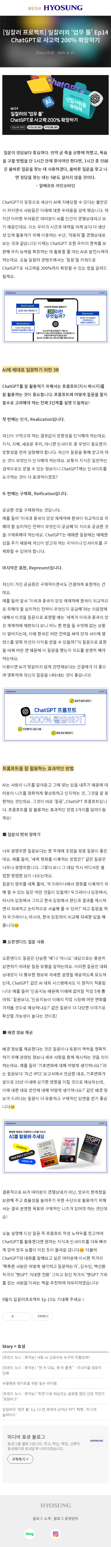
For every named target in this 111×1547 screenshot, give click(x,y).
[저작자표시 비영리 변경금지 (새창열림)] (60, 1316)
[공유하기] (18, 1316)
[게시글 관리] (25, 1316)
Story (7, 1346)
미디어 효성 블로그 (26, 1437)
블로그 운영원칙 (66, 1518)
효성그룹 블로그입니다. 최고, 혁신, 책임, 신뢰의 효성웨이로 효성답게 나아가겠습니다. (43, 1446)
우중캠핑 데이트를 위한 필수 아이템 (29, 1383)
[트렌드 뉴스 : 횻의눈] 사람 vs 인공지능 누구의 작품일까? (46, 1357)
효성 (21, 1346)
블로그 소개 (42, 1518)
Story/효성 (45, 52)
